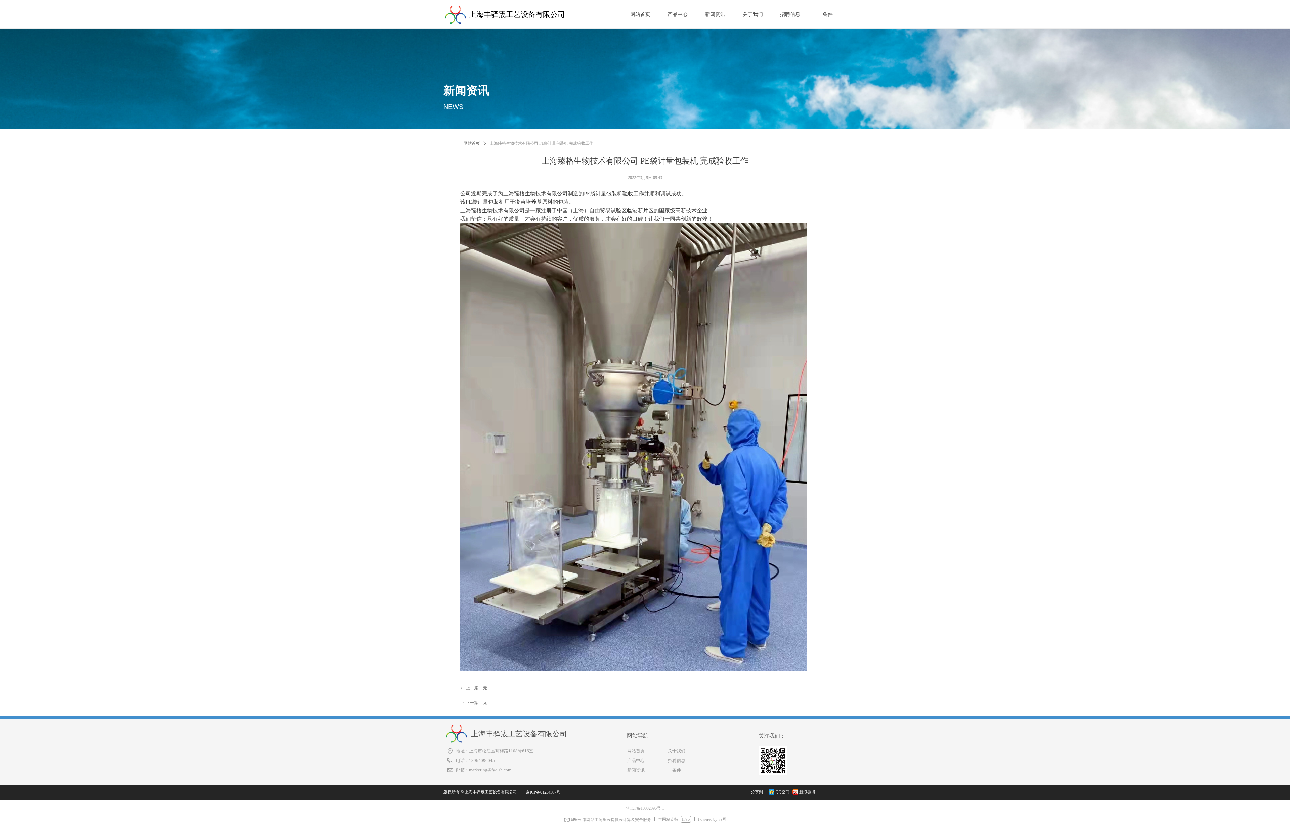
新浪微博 (807, 792)
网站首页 (472, 143)
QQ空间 (783, 792)
